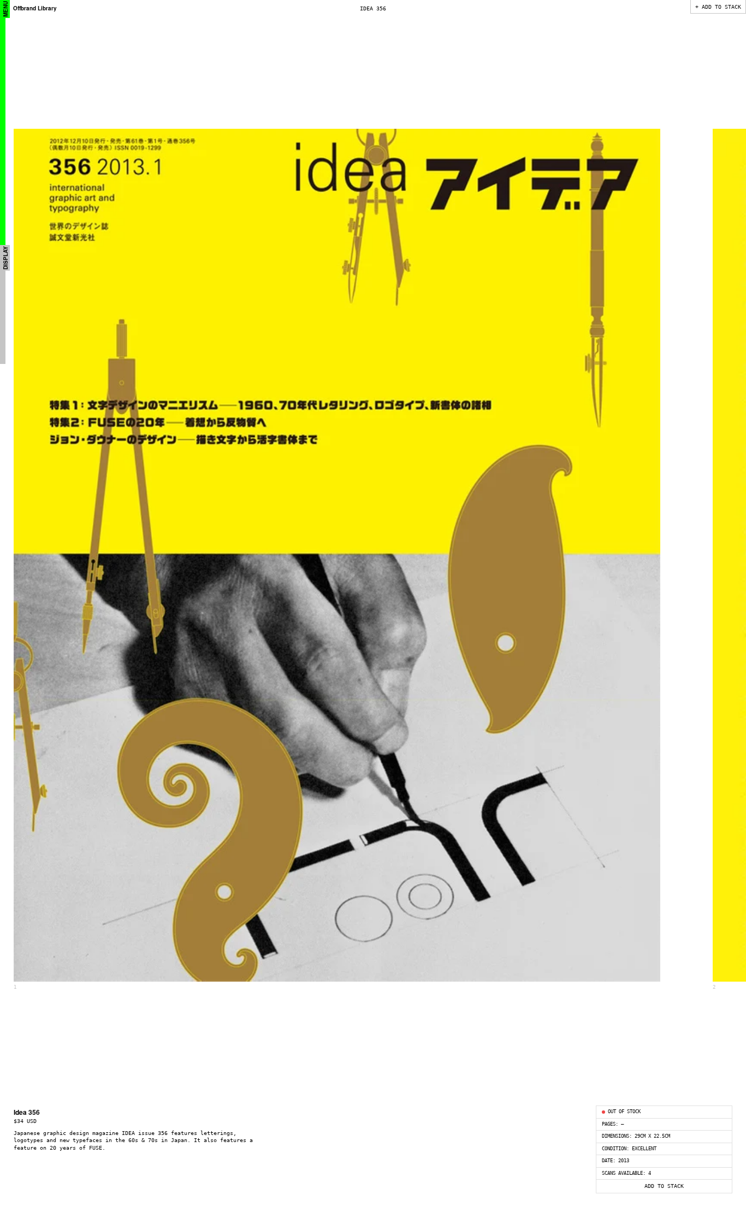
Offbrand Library (35, 8)
